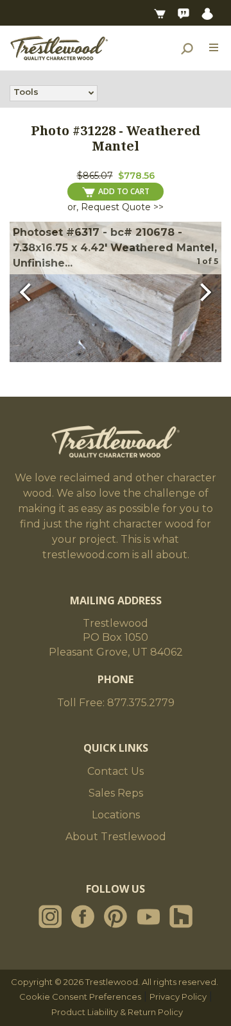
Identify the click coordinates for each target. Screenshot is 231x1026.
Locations (116, 815)
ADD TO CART (124, 191)
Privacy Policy (178, 996)
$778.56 (136, 175)
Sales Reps (116, 793)
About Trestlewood (115, 837)
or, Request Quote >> (115, 207)
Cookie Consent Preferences (80, 996)
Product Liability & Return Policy (117, 1012)
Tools (25, 92)
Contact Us (115, 771)
